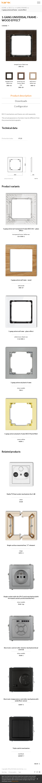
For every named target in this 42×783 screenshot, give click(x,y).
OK (37, 778)
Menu (38, 2)
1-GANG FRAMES (21, 8)
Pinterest (39, 772)
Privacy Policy (15, 781)
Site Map (4, 772)
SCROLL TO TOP (33, 761)
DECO (11, 8)
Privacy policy (12, 772)
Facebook (35, 772)
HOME (4, 8)
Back (36, 764)
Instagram (37, 772)
